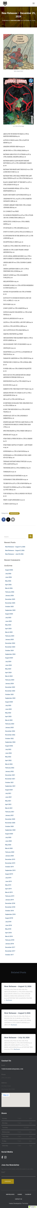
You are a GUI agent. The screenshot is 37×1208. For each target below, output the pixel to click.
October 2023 (9, 694)
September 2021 (10, 786)
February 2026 (9, 592)
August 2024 (9, 658)
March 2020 (9, 848)
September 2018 (10, 914)
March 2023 (9, 720)
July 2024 (8, 661)
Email (3, 1172)
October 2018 (9, 910)
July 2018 (8, 921)
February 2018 (9, 940)
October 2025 (9, 606)
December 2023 (10, 687)
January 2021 (9, 815)
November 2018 (10, 907)
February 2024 (9, 680)
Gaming (20, 1194)
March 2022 (9, 764)
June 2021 (8, 797)
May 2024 (8, 669)
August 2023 (9, 702)
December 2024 (10, 643)
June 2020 (8, 841)
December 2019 (10, 859)
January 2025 (9, 639)
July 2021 (8, 793)
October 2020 (9, 826)
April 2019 (8, 888)
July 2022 (8, 749)
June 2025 (8, 621)
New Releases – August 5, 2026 (14, 550)
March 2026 (9, 588)
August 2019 (9, 874)
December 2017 (10, 947)
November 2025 (10, 603)
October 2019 (9, 866)
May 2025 (8, 625)
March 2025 (9, 632)
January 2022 (9, 771)
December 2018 (10, 903)
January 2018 (9, 943)
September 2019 (10, 870)
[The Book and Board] (5, 3)
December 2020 (10, 819)
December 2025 (10, 599)
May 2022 (8, 757)
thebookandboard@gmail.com (12, 1069)
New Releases (10, 1194)
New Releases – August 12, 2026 (15, 547)
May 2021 (8, 801)
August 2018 (9, 918)
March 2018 (9, 936)
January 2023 (9, 727)
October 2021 (9, 782)
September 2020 (10, 830)
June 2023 (8, 709)
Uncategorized (14, 513)
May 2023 (8, 713)
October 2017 (9, 954)
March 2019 (9, 892)
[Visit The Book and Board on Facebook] (2, 1157)
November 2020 (10, 822)
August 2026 (9, 570)
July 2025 (8, 617)
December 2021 (10, 775)
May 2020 (8, 845)
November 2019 (10, 863)
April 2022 (8, 760)
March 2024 (9, 676)
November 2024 (10, 647)
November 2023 (10, 691)
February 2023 (9, 724)
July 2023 (8, 705)
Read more (9, 1000)
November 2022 (10, 735)
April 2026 (8, 584)
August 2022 (9, 746)
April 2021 (8, 804)
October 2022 (9, 738)
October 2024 (9, 650)
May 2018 (8, 929)
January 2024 (9, 683)
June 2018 (8, 925)
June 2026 (8, 577)
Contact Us (18, 1199)
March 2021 (9, 808)
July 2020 (8, 837)
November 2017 (10, 951)
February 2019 (9, 896)
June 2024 (8, 665)
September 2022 (10, 742)
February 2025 (9, 636)
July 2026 (8, 573)
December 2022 (10, 731)
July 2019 (8, 877)
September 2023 (10, 698)
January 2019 (9, 899)
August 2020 (9, 834)
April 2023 (8, 716)
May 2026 (8, 581)
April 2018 (8, 932)
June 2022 (8, 753)
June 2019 (8, 881)
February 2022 (9, 768)
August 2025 (9, 614)
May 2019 (8, 885)
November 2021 (10, 779)
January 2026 (9, 595)
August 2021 (9, 790)
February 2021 (9, 811)
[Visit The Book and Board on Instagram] (5, 1157)
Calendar (28, 1194)
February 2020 (9, 852)
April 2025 (8, 628)
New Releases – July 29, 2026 (14, 554)
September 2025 (10, 610)
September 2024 (10, 654)
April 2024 (8, 672)
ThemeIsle (25, 1203)
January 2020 (9, 856)
